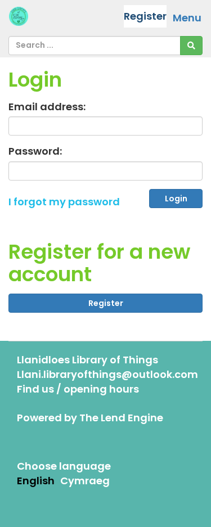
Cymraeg (85, 481)
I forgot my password (64, 202)
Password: (35, 151)
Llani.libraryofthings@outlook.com (107, 374)
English (36, 481)
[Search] (191, 45)
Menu (187, 18)
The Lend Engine (121, 418)
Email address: (47, 107)
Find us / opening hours (78, 389)
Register (145, 16)
